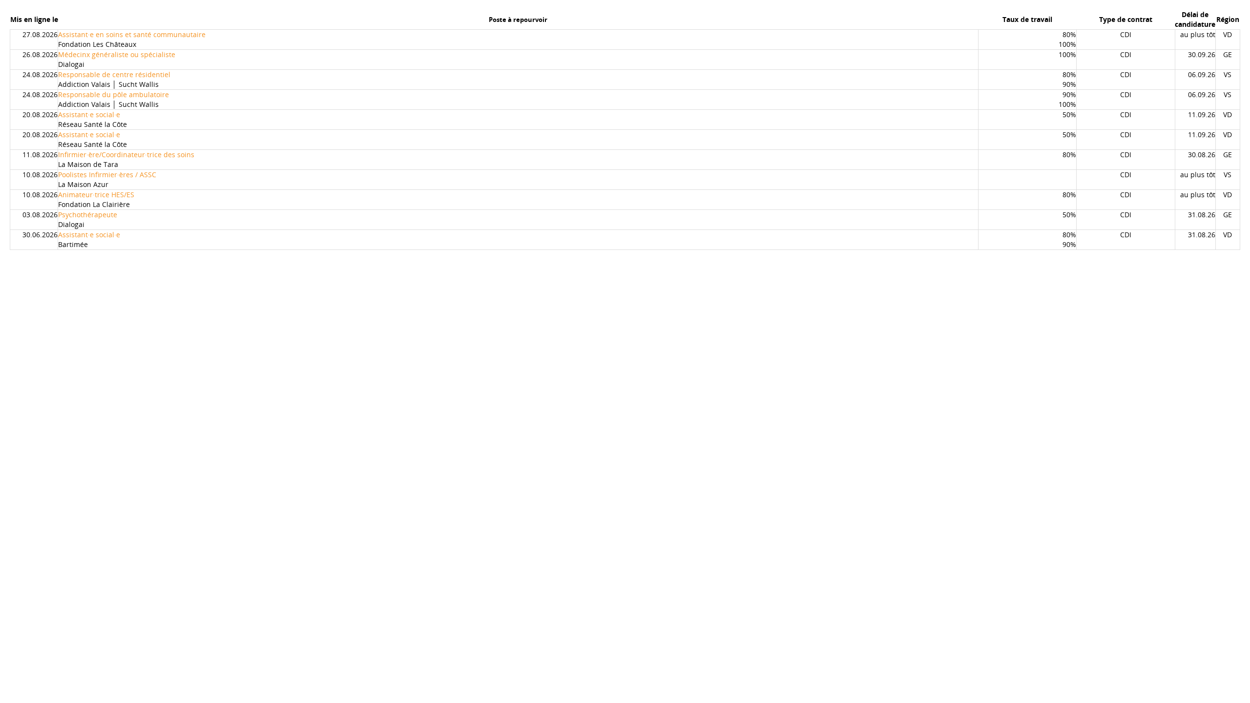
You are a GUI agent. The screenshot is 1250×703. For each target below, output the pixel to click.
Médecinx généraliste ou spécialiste (116, 54)
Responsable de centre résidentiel (114, 74)
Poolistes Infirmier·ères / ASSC (107, 174)
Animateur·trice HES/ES (96, 194)
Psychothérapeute (87, 214)
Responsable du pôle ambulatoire (113, 94)
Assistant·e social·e (89, 114)
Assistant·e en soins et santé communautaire (132, 34)
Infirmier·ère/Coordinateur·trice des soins (126, 154)
